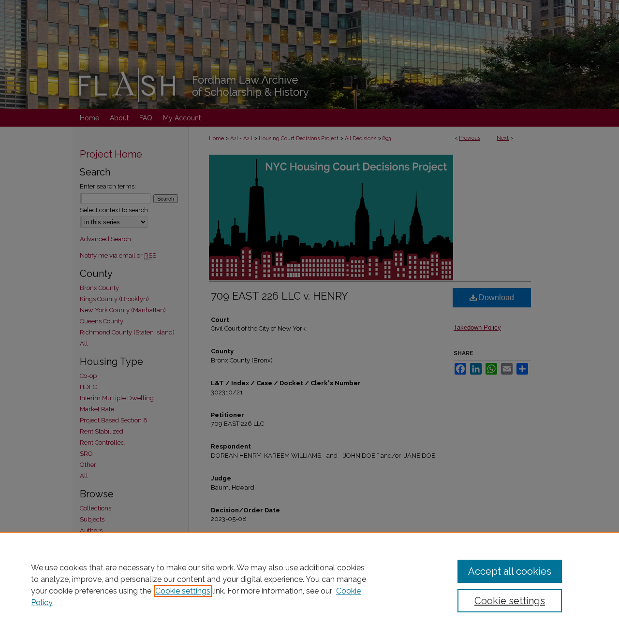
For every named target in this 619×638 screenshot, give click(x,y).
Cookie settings (182, 590)
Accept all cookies (509, 571)
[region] (309, 585)
